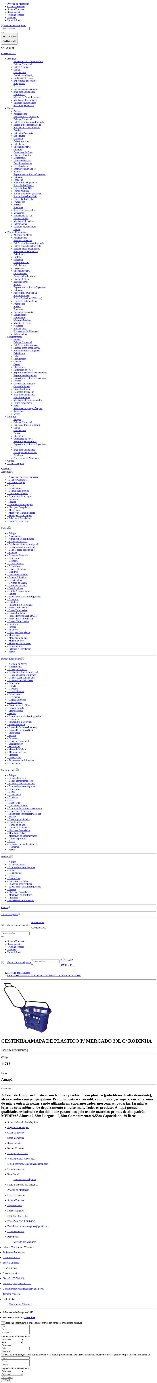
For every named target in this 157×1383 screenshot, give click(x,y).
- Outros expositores (17, 838)
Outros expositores (22, 403)
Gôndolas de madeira (23, 392)
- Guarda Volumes (16, 822)
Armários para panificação (26, 116)
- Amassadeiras (14, 536)
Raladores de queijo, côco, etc (27, 408)
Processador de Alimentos (25, 331)
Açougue (11, 58)
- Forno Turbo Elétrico (18, 607)
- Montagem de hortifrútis (19, 895)
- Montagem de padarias (19, 643)
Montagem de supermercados (27, 400)
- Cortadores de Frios (17, 493)
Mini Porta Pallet (21, 397)
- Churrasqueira (14, 702)
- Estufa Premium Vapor (19, 591)
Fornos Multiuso (21, 191)
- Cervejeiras (13, 697)
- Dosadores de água (17, 585)
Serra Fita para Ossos (23, 105)
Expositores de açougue (24, 80)
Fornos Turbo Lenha (23, 199)
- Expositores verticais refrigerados (24, 596)
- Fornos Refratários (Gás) (20, 618)
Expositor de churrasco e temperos (30, 372)
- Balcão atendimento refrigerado (23, 544)
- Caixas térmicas (15, 563)
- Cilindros (12, 571)
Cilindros (17, 149)
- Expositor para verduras (19, 884)
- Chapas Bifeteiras (16, 569)
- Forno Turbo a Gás (17, 610)
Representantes (14, 12)
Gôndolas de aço (21, 389)
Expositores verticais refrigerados (29, 174)
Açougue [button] (5, 471)
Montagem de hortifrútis (25, 452)
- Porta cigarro (14, 757)
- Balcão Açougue (16, 482)
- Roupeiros (13, 847)
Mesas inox (19, 94)
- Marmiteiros (13, 746)
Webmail (11, 17)
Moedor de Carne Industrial (26, 97)
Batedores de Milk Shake (25, 251)
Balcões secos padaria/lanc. (26, 127)
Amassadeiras (20, 113)
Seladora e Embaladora (24, 102)
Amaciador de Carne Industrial (28, 61)
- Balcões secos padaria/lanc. (21, 549)
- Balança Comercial (17, 479)
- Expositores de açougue (19, 496)
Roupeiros (18, 411)
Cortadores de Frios (23, 78)
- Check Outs (13, 802)
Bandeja (17, 130)
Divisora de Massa (22, 160)
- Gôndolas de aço (16, 825)
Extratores (18, 177)
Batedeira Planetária (23, 133)
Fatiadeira (18, 180)
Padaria (11, 108)
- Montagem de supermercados (22, 836)
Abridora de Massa (22, 235)
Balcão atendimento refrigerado (28, 122)
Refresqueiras (20, 224)
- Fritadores (12, 629)
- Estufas (11, 594)
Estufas (17, 171)
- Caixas (11, 485)
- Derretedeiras (14, 580)
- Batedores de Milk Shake (20, 680)
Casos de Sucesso (16, 6)
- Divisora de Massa (17, 583)
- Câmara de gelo (15, 708)
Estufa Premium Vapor (24, 169)
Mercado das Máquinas (24, 1179)
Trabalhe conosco (15, 14)
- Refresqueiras (14, 646)
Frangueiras (19, 83)
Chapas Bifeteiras (22, 146)
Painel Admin (14, 20)
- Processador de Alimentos (20, 760)
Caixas (16, 69)
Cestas (16, 364)
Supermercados (14, 336)
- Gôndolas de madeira (18, 827)
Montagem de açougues (24, 100)
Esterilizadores (20, 166)
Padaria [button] (4, 528)
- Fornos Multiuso (16, 613)
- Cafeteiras (12, 560)
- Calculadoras (14, 488)
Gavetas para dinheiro (24, 383)
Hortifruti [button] (5, 856)
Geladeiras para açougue (25, 89)
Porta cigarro (19, 328)
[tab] (78, 471)
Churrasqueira (20, 273)
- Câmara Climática (16, 577)
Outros (10, 460)
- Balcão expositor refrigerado (21, 547)
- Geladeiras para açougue (20, 504)
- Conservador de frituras (19, 705)
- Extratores (13, 599)
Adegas (17, 111)
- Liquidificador (15, 743)
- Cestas (11, 800)
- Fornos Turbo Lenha (18, 621)
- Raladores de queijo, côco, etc (22, 844)
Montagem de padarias (24, 221)
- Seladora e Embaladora (19, 518)
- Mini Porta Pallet (16, 833)
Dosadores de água (22, 163)
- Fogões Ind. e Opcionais (19, 605)
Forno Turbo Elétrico (23, 185)
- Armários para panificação (20, 538)
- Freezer (11, 501)
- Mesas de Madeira (16, 749)
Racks (16, 405)
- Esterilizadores (15, 588)
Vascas (16, 229)
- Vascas (11, 651)
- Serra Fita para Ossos (18, 521)
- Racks (11, 841)
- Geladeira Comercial (18, 741)
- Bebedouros (13, 558)
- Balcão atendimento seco (20, 780)
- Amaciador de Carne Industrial (22, 477)
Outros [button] (4, 907)
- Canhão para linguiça (18, 490)
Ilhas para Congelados (24, 91)
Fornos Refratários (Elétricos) (27, 193)
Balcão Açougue (21, 67)
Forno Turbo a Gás (22, 188)
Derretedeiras (19, 158)
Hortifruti (11, 416)
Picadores (18, 325)
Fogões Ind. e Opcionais (25, 182)
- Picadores (12, 754)
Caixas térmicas (21, 141)
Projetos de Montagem (18, 3)
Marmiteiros (19, 317)
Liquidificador (20, 314)
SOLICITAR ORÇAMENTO (14, 1050)
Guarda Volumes (21, 386)
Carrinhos (18, 361)
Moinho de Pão (20, 218)
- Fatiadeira (12, 602)
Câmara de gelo (21, 279)
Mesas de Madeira (22, 320)
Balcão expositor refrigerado (27, 124)
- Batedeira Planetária (17, 555)
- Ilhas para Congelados (18, 507)
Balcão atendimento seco (25, 345)
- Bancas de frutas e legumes (21, 786)
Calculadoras (19, 72)
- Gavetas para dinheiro (18, 819)
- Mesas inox (13, 510)
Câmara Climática (22, 155)
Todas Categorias (15, 463)
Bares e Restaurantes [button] (11, 658)
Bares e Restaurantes (17, 232)
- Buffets (11, 686)
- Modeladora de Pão (17, 638)
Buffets (17, 257)
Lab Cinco (29, 1317)
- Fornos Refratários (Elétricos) (22, 616)
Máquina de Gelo (21, 323)
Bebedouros (19, 135)
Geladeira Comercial (23, 312)
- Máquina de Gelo (16, 752)
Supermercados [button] (8, 770)
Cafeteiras (18, 138)
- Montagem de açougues (19, 515)
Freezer (17, 86)
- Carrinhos (12, 797)
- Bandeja (12, 552)
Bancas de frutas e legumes (26, 350)
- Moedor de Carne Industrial (21, 512)
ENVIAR (6, 1351)
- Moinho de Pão (15, 640)
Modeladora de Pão (22, 215)
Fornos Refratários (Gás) (25, 196)
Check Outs (19, 367)
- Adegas (11, 533)
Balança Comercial (22, 64)
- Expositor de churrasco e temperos (24, 808)
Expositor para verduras (24, 441)
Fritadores (18, 207)
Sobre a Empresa (15, 9)
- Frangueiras (13, 499)
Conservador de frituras (24, 276)
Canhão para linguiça (23, 75)
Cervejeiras (18, 268)
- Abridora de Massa (17, 664)
